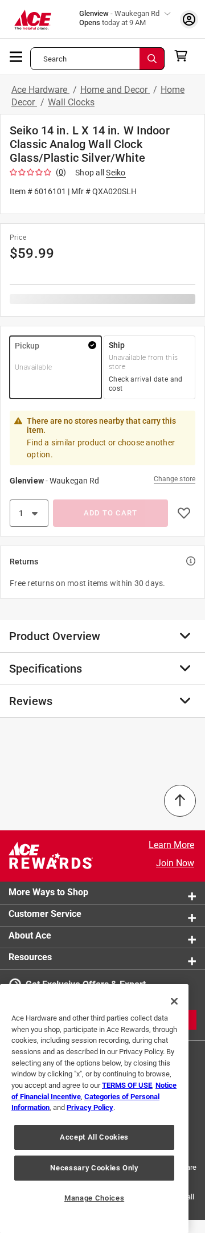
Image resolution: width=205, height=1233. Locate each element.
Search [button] (55, 59)
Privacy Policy (90, 1107)
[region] (94, 1108)
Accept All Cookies (94, 1137)
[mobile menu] (16, 56)
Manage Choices (94, 1198)
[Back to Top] (180, 801)
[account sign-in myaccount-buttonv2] (189, 19)
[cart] (184, 56)
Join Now (175, 863)
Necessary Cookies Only (94, 1168)
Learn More (171, 844)
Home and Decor (115, 89)
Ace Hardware (40, 89)
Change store (174, 479)
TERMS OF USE (127, 1085)
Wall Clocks (71, 102)
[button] (55, 367)
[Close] (174, 1001)
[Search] (152, 58)
